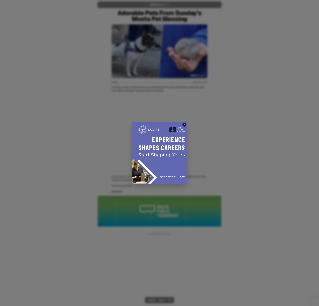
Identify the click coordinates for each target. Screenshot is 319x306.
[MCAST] (159, 153)
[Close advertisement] (184, 125)
